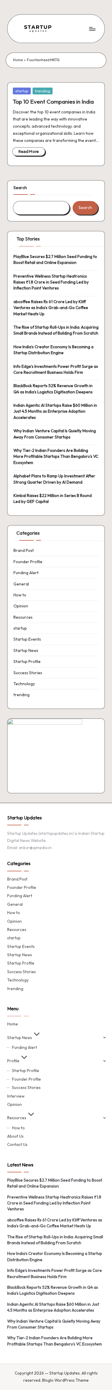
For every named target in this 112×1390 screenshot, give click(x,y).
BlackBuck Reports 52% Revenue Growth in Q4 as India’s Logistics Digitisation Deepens (53, 388)
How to (19, 595)
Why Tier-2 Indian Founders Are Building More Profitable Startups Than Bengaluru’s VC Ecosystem (55, 456)
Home (18, 60)
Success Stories (27, 672)
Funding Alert (26, 572)
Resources (23, 617)
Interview (15, 1096)
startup (21, 90)
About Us (15, 1136)
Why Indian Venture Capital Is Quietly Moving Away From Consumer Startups (54, 433)
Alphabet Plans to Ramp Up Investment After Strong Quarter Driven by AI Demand (54, 479)
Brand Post (23, 550)
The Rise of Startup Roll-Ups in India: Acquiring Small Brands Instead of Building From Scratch (56, 330)
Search (20, 187)
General (21, 584)
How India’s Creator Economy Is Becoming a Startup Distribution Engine (53, 349)
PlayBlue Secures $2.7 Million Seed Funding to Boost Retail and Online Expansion (55, 259)
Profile (13, 1060)
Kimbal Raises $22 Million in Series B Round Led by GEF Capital (52, 498)
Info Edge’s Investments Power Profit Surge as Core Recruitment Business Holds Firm (55, 369)
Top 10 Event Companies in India (53, 101)
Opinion (20, 606)
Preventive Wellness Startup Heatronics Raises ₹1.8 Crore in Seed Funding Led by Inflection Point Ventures (51, 282)
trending (42, 90)
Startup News (25, 650)
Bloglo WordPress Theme (65, 1380)
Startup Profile (27, 661)
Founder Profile (27, 561)
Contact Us (17, 1144)
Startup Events (27, 639)
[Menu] (92, 28)
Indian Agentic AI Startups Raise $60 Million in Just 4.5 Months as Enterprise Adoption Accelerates (55, 411)
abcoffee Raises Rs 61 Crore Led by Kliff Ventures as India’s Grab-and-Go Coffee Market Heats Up (50, 307)
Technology (24, 683)
